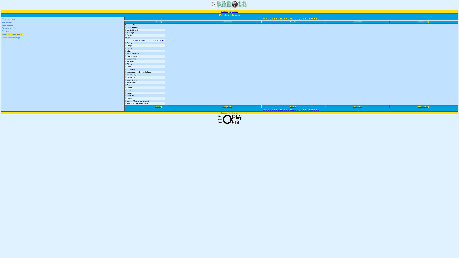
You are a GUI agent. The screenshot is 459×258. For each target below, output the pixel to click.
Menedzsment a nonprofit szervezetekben (148, 40)
